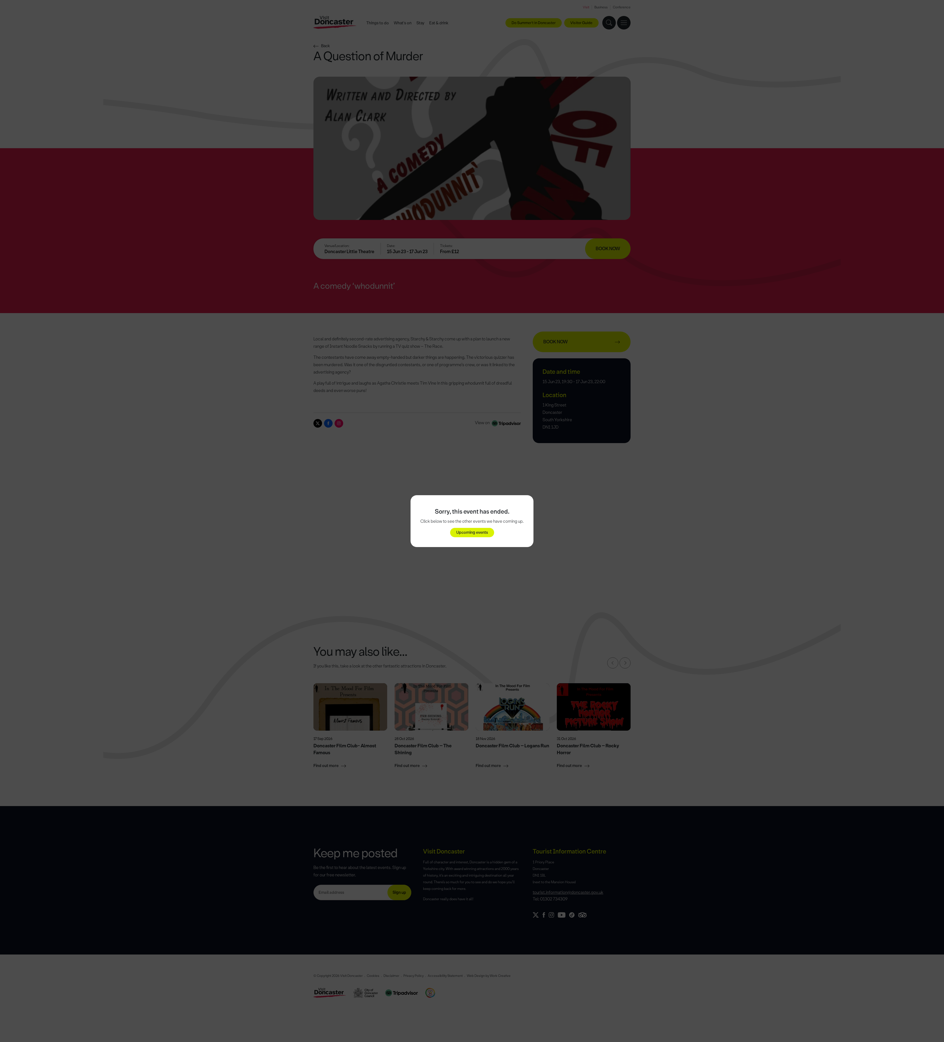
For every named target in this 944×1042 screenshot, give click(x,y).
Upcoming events (472, 532)
